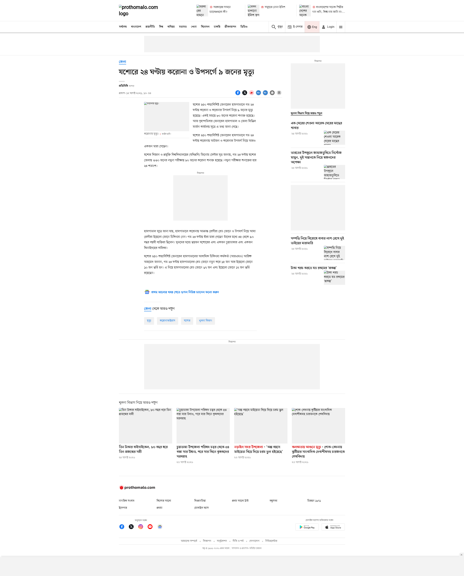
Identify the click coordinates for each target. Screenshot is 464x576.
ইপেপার (123, 508)
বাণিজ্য (171, 26)
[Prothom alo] (143, 10)
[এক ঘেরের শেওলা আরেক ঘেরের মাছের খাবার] (334, 138)
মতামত (183, 26)
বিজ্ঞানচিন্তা (200, 501)
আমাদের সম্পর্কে (189, 541)
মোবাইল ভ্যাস (201, 508)
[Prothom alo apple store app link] (333, 527)
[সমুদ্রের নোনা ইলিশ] (253, 10)
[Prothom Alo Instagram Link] (142, 527)
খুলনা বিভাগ (205, 321)
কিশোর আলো (164, 501)
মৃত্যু (149, 321)
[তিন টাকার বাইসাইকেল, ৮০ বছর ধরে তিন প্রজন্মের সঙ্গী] (145, 426)
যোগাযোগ (254, 541)
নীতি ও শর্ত (238, 541)
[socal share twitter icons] (245, 95)
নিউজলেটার (271, 541)
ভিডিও (244, 26)
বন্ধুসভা (273, 501)
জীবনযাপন (230, 26)
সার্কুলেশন (222, 541)
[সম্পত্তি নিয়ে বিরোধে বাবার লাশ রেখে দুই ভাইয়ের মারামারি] (334, 253)
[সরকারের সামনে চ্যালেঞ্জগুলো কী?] (202, 10)
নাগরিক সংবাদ (126, 501)
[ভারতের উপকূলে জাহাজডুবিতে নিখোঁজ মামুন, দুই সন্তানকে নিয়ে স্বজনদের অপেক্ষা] (334, 172)
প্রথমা (159, 508)
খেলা (194, 26)
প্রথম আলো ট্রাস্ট (240, 501)
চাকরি (217, 26)
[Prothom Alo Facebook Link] (123, 527)
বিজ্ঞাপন (207, 541)
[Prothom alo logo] (137, 489)
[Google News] (160, 527)
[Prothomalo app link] (307, 527)
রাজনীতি (150, 26)
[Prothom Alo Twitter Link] (133, 527)
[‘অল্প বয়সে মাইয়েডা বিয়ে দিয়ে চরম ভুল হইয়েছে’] (260, 426)
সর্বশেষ (123, 26)
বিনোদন (205, 26)
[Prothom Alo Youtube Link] (152, 527)
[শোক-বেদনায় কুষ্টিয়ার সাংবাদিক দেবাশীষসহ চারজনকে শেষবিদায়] (318, 426)
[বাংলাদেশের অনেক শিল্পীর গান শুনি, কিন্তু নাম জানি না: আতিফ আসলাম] (305, 10)
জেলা (122, 62)
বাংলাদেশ (136, 26)
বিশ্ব (161, 26)
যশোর (187, 321)
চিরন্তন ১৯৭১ (314, 501)
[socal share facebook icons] (238, 95)
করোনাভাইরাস (167, 321)
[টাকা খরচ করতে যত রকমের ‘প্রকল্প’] (334, 277)
